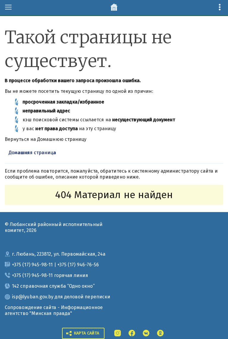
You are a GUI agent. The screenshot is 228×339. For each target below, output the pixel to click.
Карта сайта (86, 333)
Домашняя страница (32, 152)
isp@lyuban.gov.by (32, 297)
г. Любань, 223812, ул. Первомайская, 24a (58, 254)
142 (15, 286)
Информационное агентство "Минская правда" (54, 310)
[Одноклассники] (160, 332)
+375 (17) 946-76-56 (78, 265)
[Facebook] (131, 332)
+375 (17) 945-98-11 (32, 265)
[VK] (146, 332)
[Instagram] (117, 332)
